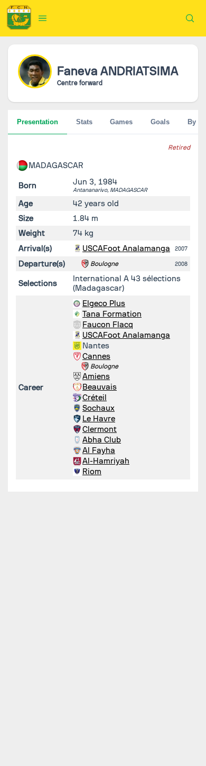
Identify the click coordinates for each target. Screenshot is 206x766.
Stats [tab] (84, 122)
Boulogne (104, 263)
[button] (43, 18)
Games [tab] (121, 122)
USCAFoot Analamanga (126, 248)
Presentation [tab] (37, 122)
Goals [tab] (160, 122)
